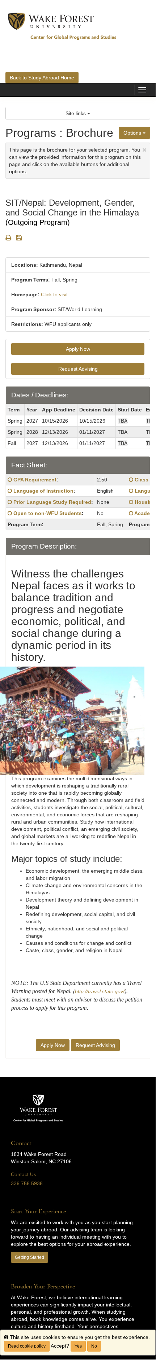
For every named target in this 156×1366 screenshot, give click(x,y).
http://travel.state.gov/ (100, 991)
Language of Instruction (43, 491)
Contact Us (23, 1174)
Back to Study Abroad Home (42, 77)
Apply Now (78, 349)
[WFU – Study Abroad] (62, 26)
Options (133, 133)
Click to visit (54, 294)
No (94, 1346)
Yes (78, 1346)
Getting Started (29, 1257)
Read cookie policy (27, 1346)
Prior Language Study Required (52, 502)
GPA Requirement (34, 480)
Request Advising (78, 369)
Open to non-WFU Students (47, 513)
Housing (145, 502)
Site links (76, 113)
